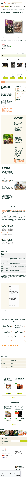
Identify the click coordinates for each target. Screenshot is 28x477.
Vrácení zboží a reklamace (18, 455)
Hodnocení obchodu (18, 451)
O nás (3, 465)
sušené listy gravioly (17, 160)
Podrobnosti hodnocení (13, 15)
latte (9, 198)
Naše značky (4, 466)
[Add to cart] (5, 78)
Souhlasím (17, 475)
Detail (8, 420)
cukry (19, 210)
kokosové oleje (12, 210)
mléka (15, 210)
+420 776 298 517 (18, 469)
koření (21, 210)
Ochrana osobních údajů (18, 453)
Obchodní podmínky (12, 473)
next (25, 385)
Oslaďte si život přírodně (5, 106)
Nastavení (2, 475)
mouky (17, 210)
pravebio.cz (17, 158)
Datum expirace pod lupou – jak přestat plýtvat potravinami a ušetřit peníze (7, 108)
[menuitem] (2, 6)
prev (1, 385)
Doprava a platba (17, 452)
